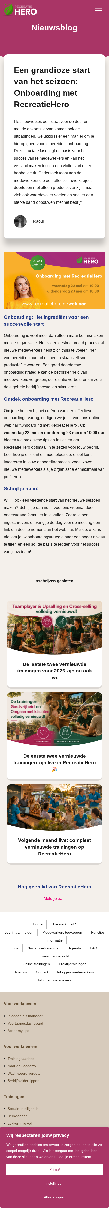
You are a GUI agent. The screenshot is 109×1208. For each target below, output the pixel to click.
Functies (98, 932)
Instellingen (54, 1183)
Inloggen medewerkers (75, 972)
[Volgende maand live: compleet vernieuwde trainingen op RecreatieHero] (54, 807)
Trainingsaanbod (21, 1059)
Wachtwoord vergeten (25, 1073)
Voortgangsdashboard (25, 1023)
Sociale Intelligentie (23, 1109)
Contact (42, 972)
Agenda (75, 948)
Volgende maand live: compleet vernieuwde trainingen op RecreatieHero (54, 846)
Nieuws (21, 972)
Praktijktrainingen (72, 964)
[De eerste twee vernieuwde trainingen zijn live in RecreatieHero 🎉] (54, 719)
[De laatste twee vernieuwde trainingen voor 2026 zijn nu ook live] (54, 628)
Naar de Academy (22, 1066)
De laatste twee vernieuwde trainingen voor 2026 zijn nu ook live (54, 671)
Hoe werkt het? (63, 924)
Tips (15, 948)
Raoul (38, 221)
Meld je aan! (55, 898)
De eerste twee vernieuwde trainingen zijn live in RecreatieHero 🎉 (54, 762)
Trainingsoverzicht (54, 956)
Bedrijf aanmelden (18, 932)
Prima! (54, 1169)
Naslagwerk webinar (43, 948)
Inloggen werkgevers (54, 980)
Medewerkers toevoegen (62, 932)
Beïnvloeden (18, 1116)
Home (38, 924)
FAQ (93, 948)
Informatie (54, 940)
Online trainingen (36, 964)
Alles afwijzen (54, 1197)
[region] (54, 1167)
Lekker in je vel (20, 1123)
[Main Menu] (98, 8)
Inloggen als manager (25, 1016)
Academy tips (18, 1030)
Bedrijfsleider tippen (23, 1081)
